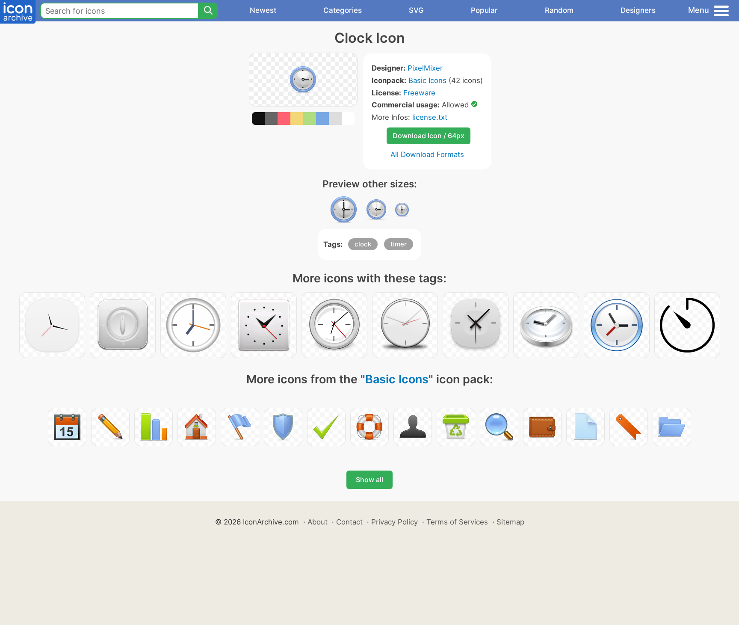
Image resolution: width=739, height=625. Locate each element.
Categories (342, 10)
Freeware (419, 93)
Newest (263, 10)
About (317, 522)
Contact (349, 522)
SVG (416, 10)
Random (559, 10)
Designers (638, 10)
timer (398, 244)
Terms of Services (457, 522)
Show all (369, 479)
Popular (484, 10)
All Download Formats (427, 154)
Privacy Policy (394, 522)
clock (363, 244)
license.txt (429, 117)
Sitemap (510, 522)
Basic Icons (427, 80)
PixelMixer (425, 68)
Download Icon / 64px (428, 135)
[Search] (208, 11)
